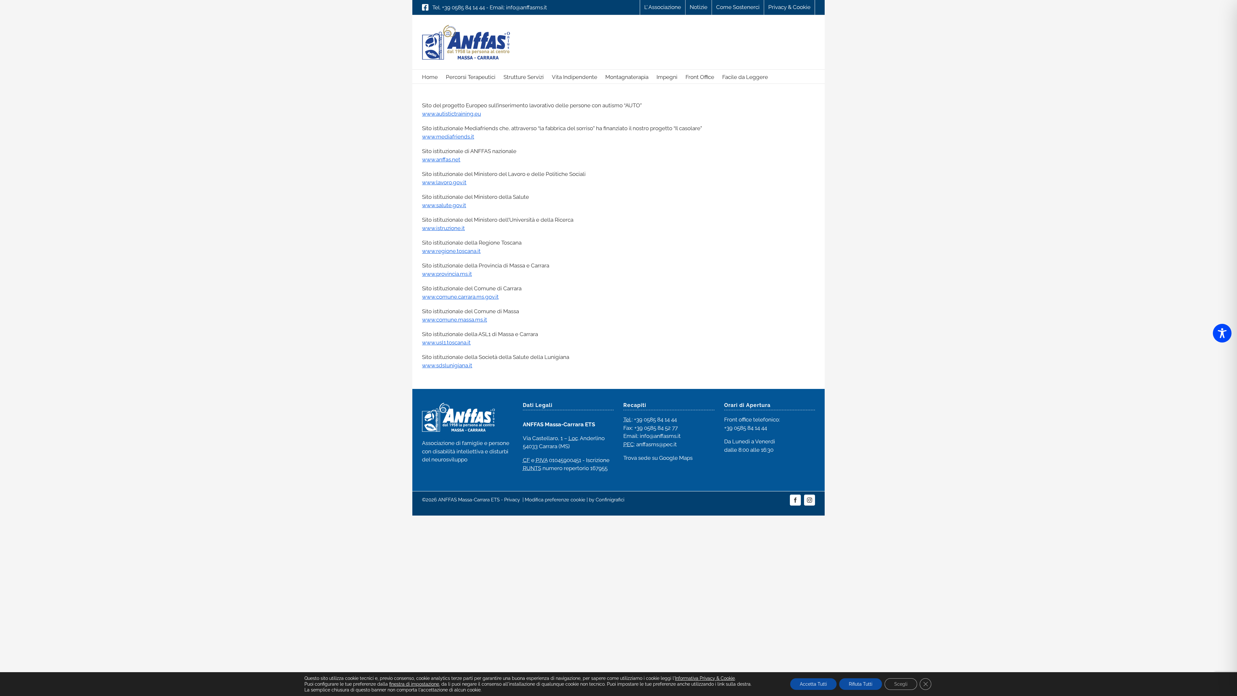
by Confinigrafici (606, 500)
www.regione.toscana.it (451, 251)
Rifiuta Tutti (860, 684)
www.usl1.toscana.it (446, 342)
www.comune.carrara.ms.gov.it (460, 297)
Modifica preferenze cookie (555, 500)
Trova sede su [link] (658, 458)
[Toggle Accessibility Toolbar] (1222, 333)
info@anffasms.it (526, 7)
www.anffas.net (441, 159)
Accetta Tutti (813, 684)
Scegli (900, 684)
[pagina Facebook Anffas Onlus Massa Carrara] (425, 7)
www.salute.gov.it (444, 205)
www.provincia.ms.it (447, 274)
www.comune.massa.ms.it (454, 319)
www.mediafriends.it (448, 136)
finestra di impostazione (414, 684)
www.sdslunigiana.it (447, 365)
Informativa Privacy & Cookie (705, 678)
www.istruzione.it (443, 228)
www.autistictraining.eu (451, 114)
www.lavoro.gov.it (444, 182)
